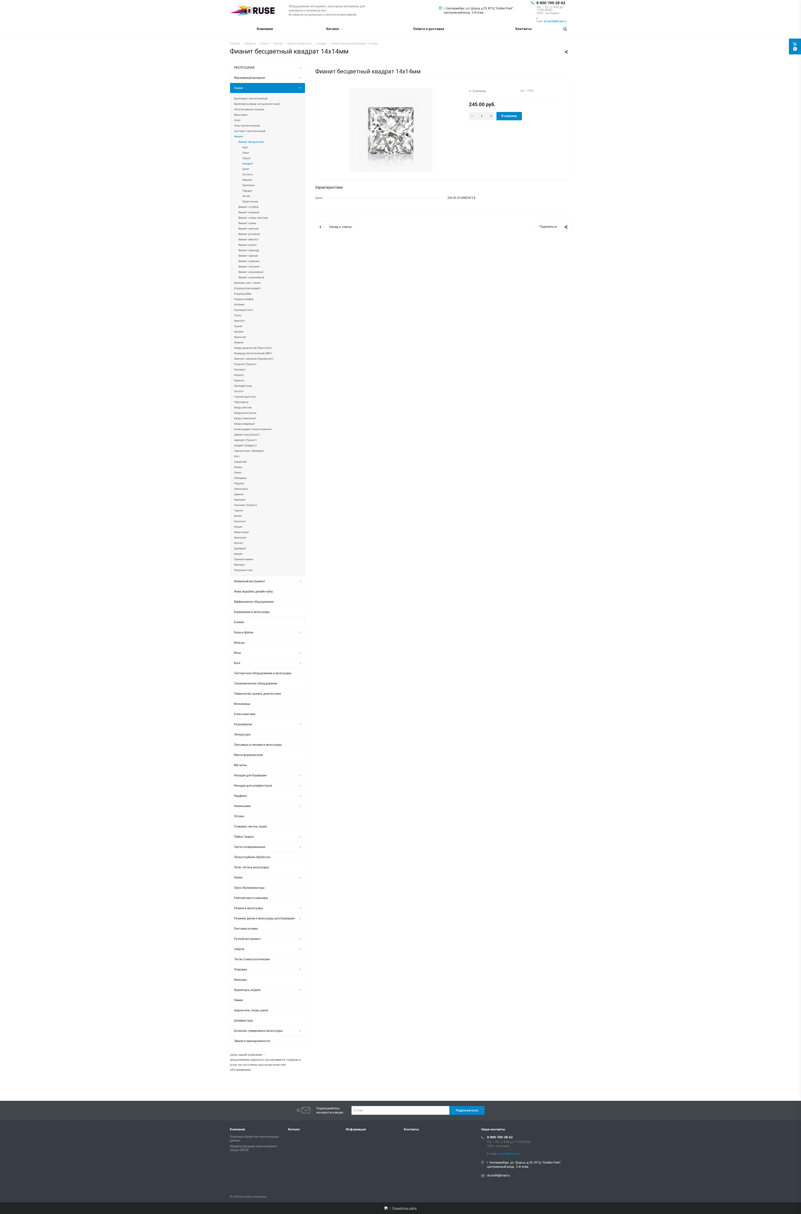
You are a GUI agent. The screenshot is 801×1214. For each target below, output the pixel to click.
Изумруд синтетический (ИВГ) (253, 353)
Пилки (238, 877)
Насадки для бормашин (250, 775)
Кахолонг (240, 521)
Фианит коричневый (251, 277)
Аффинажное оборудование (254, 601)
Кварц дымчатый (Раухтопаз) (253, 347)
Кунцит (238, 526)
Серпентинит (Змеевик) (249, 450)
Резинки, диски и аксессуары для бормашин (264, 918)
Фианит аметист (248, 239)
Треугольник (250, 201)
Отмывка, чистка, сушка (250, 826)
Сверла (239, 949)
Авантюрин (241, 532)
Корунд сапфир (244, 299)
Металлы (240, 765)
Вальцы (239, 642)
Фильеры (240, 979)
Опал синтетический (247, 125)
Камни (238, 88)
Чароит (239, 510)
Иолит (238, 515)
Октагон (247, 174)
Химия (238, 1000)
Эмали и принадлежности (252, 1041)
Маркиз (247, 179)
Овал (245, 152)
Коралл (239, 375)
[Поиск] (565, 29)
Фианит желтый (248, 228)
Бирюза (239, 380)
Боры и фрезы (243, 632)
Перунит (239, 483)
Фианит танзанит (249, 266)
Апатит (238, 543)
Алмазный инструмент (249, 581)
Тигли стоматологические (252, 959)
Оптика (239, 816)
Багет (245, 169)
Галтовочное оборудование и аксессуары (262, 673)
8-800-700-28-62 (550, 3)
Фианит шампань (249, 261)
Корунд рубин (242, 293)
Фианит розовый (249, 234)
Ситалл (238, 391)
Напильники (242, 806)
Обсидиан (240, 478)
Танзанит (240, 369)
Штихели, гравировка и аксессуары (258, 1030)
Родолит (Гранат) (245, 364)
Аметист (239, 320)
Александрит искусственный (252, 429)
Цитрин (238, 331)
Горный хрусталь (245, 396)
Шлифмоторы (243, 1020)
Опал (237, 120)
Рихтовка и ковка (246, 928)
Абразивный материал (249, 77)
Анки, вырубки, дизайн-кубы (253, 591)
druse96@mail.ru (498, 1175)
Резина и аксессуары (248, 908)
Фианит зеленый (248, 212)
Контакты (523, 29)
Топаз (237, 315)
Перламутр (241, 402)
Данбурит (240, 548)
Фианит (238, 136)
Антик (246, 196)
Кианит (238, 553)
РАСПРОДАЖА (244, 67)
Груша (246, 158)
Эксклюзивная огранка (249, 109)
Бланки (239, 622)
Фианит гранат (247, 244)
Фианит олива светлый (253, 217)
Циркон (239, 494)
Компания (265, 29)
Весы (237, 652)
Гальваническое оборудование (255, 683)
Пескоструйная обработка (252, 857)
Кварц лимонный (245, 418)
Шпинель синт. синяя (247, 282)
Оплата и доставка (428, 29)
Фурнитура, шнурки (247, 990)
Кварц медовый (244, 423)
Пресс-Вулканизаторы (249, 887)
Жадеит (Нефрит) (245, 445)
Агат (237, 456)
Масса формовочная (248, 755)
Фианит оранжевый (250, 272)
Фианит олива (247, 223)
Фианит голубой (248, 206)
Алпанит (239, 304)
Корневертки (243, 724)
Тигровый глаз (243, 570)
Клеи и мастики (244, 714)
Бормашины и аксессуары (252, 612)
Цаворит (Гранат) (245, 440)
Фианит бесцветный (251, 141)
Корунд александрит (247, 288)
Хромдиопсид (243, 385)
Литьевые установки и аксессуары (258, 744)
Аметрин (239, 499)
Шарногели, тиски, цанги (251, 1010)
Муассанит (241, 114)
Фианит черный (248, 255)
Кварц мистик (243, 407)
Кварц (238, 467)
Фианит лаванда (248, 250)
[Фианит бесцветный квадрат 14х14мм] (390, 130)
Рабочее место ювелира (251, 898)
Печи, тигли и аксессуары (251, 867)
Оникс (238, 472)
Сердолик (240, 461)
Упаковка (240, 969)
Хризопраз (241, 488)
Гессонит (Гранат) (245, 505)
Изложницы (242, 704)
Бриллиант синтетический (250, 98)
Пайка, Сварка (244, 836)
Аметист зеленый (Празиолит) (253, 358)
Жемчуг (239, 342)
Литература (242, 734)
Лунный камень (243, 559)
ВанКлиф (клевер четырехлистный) (257, 103)
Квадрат (247, 163)
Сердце (247, 190)
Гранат (238, 326)
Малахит (239, 564)
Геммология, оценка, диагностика (257, 693)
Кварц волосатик (245, 412)
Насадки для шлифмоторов (253, 785)
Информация (356, 1129)
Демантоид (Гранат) (247, 434)
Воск (237, 663)
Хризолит (240, 337)
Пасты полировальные (249, 847)
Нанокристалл (243, 309)
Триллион (248, 185)
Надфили (240, 795)
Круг (245, 147)
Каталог (333, 29)
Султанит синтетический (249, 131)
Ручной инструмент (247, 938)
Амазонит (240, 537)
